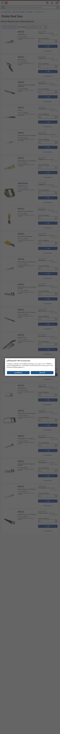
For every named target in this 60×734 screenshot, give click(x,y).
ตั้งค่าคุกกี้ (42, 373)
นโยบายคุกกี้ (18, 367)
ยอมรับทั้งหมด (18, 373)
